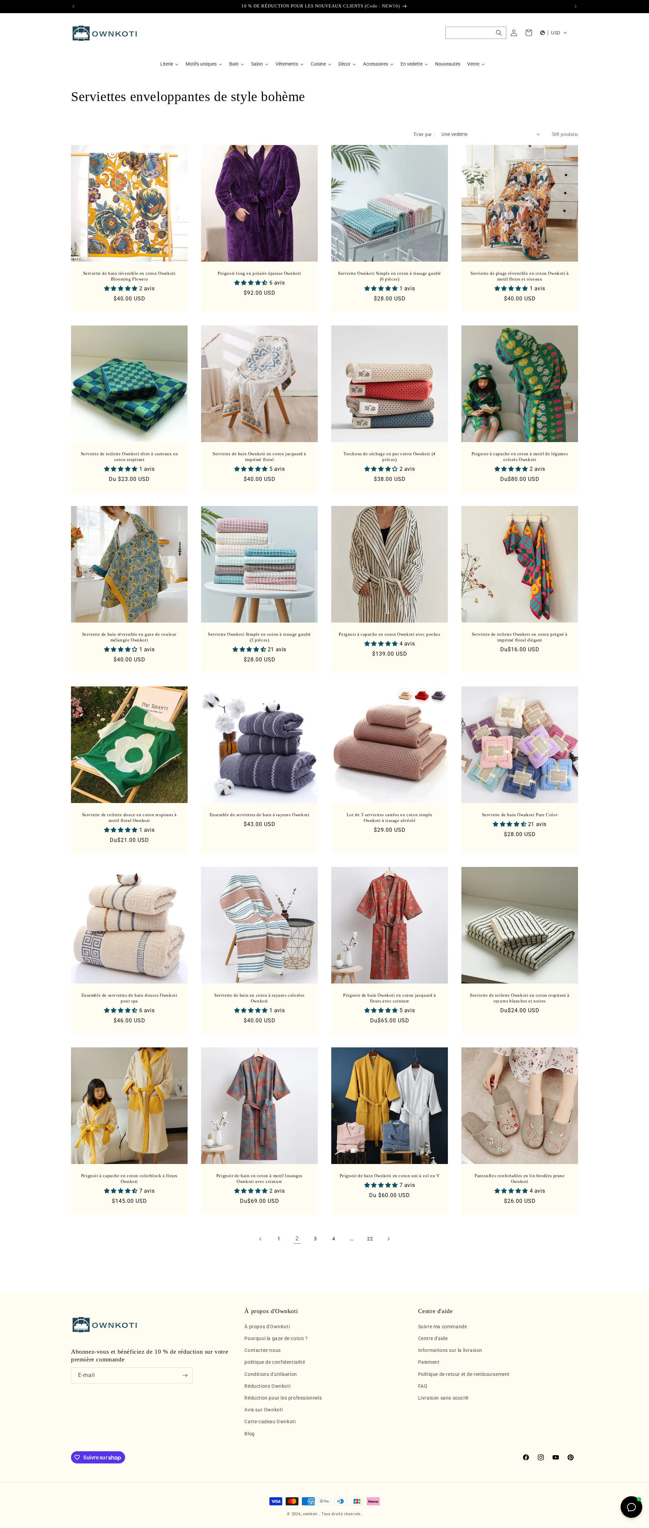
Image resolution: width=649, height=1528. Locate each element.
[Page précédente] (260, 1239)
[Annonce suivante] (575, 6)
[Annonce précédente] (73, 6)
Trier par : (424, 134)
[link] (297, 1239)
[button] (476, 33)
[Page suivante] (388, 1239)
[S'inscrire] (184, 1375)
